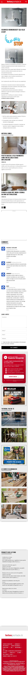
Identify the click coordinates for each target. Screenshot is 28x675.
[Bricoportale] (14, 2)
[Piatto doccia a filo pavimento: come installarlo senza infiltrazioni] (14, 145)
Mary (7, 286)
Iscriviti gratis (13, 376)
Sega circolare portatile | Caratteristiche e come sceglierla (14, 511)
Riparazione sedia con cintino (9, 588)
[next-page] (5, 207)
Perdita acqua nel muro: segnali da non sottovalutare (13, 193)
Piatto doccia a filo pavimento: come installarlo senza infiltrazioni (12, 158)
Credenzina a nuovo (7, 557)
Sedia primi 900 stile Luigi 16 (9, 565)
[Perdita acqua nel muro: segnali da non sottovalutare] (14, 182)
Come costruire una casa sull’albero (14, 435)
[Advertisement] (14, 226)
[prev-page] (2, 207)
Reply (7, 258)
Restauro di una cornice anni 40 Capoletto (12, 573)
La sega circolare (14, 479)
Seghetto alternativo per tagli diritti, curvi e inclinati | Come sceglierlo (14, 495)
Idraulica (3, 162)
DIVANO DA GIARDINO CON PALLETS (11, 580)
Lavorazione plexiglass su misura (14, 419)
